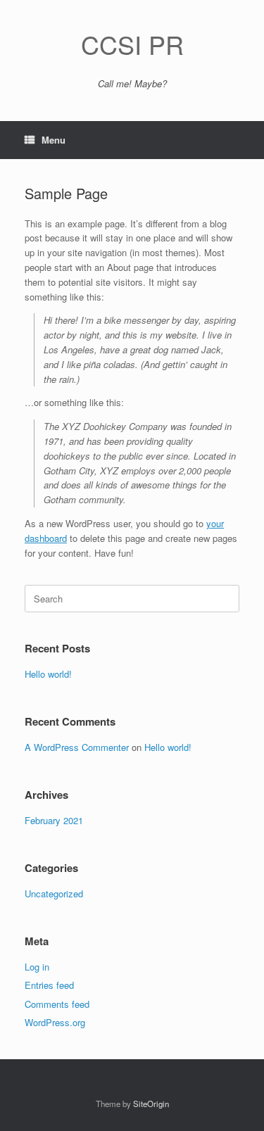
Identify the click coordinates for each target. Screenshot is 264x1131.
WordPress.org (55, 1022)
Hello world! (48, 674)
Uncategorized (54, 893)
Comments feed (57, 1004)
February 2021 (54, 820)
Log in (37, 966)
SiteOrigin (151, 1103)
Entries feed (49, 985)
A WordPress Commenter (77, 747)
